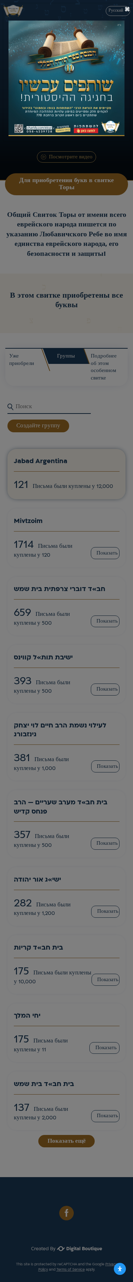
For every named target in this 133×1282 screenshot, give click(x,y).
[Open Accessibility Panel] (120, 1269)
